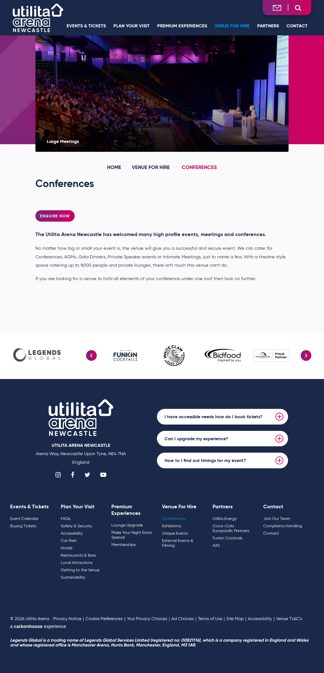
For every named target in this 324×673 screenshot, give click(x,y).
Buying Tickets (23, 525)
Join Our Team (276, 518)
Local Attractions (76, 562)
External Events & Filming (177, 543)
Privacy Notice (67, 618)
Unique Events (175, 533)
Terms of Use (210, 618)
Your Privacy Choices (147, 618)
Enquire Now (55, 216)
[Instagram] (58, 475)
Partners (268, 26)
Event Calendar (24, 518)
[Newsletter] (277, 7)
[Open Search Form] (298, 8)
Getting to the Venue (80, 569)
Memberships (123, 544)
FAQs (65, 518)
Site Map (235, 618)
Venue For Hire (232, 26)
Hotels (66, 547)
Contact (297, 26)
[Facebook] (72, 475)
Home (114, 167)
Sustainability (73, 577)
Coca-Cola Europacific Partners (231, 528)
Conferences (174, 518)
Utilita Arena (38, 17)
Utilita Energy (225, 518)
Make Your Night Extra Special (131, 535)
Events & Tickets (86, 26)
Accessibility (72, 533)
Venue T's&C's (289, 618)
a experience (38, 626)
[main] (162, 183)
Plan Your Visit (131, 26)
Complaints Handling (282, 525)
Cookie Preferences (104, 618)
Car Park (68, 540)
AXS (216, 545)
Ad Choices (182, 618)
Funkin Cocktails (227, 538)
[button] (91, 355)
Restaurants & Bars (78, 555)
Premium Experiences (182, 26)
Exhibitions (171, 525)
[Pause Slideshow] (305, 346)
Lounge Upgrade (127, 525)
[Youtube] (103, 475)
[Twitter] (87, 475)
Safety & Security (76, 525)
